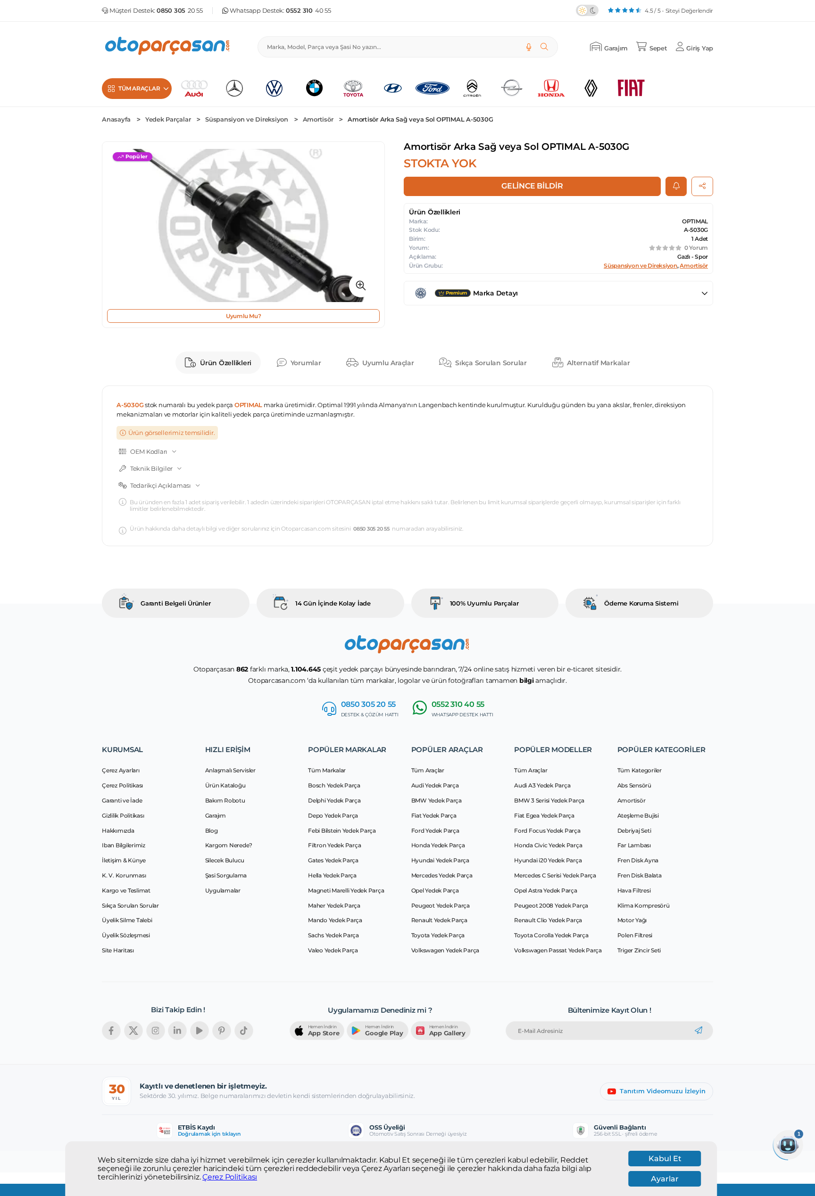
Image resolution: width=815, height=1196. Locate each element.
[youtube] (199, 1030)
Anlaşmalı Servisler (230, 770)
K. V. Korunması (124, 875)
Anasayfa (116, 119)
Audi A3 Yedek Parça (542, 785)
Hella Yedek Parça (332, 875)
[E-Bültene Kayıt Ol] (698, 1030)
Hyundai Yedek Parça (440, 860)
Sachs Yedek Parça (333, 935)
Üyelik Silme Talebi (127, 920)
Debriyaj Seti (634, 830)
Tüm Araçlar (427, 770)
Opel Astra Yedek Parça (545, 890)
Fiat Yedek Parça (434, 815)
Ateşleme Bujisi (638, 815)
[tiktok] (243, 1030)
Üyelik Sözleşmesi (126, 935)
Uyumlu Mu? (243, 315)
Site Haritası (118, 950)
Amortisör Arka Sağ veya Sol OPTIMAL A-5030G (420, 119)
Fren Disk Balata (639, 875)
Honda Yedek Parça (438, 845)
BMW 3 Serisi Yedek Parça (549, 800)
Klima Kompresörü (643, 905)
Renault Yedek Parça (439, 920)
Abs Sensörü (634, 785)
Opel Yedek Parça (435, 890)
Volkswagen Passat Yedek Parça (558, 950)
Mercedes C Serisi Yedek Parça (555, 875)
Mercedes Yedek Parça (442, 875)
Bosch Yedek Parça (334, 785)
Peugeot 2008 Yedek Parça (551, 905)
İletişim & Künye (124, 860)
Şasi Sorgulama (226, 875)
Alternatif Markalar (598, 363)
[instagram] (155, 1030)
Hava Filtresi (634, 890)
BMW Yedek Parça (436, 800)
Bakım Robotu (225, 800)
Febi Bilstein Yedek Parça (342, 830)
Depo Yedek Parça (333, 815)
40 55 (308, 10)
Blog (211, 830)
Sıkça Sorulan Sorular (491, 363)
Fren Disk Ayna (638, 860)
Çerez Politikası (229, 1177)
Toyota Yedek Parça (438, 935)
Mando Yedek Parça (335, 920)
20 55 (180, 10)
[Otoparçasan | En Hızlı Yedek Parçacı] (168, 47)
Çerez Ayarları (121, 770)
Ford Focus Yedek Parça (547, 830)
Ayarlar (665, 1178)
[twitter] (133, 1030)
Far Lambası (634, 845)
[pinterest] (221, 1030)
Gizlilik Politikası (123, 815)
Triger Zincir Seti (639, 950)
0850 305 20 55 (371, 529)
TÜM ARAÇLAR (139, 88)
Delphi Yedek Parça (334, 800)
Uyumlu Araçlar (388, 363)
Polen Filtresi (635, 935)
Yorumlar (306, 363)
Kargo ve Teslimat (126, 890)
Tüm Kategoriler (639, 770)
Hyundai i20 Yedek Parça (548, 860)
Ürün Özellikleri (225, 363)
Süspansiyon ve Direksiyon (246, 119)
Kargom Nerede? (229, 845)
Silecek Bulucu (225, 860)
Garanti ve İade (122, 800)
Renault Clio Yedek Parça (548, 920)
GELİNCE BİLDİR (532, 185)
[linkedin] (177, 1030)
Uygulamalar (223, 890)
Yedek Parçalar (168, 119)
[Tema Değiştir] (587, 10)
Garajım (215, 815)
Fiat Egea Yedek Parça (544, 815)
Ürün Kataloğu (225, 785)
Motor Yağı (632, 920)
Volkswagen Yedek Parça (445, 950)
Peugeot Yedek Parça (440, 905)
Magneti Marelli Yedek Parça (346, 890)
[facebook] (111, 1030)
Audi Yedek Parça (435, 785)
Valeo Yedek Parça (333, 950)
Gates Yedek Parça (333, 860)
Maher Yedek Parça (334, 905)
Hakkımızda (118, 830)
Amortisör (318, 119)
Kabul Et (665, 1158)
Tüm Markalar (327, 770)
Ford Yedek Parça (435, 830)
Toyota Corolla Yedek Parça (551, 935)
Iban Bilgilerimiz (123, 845)
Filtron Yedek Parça (334, 845)
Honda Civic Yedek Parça (548, 845)
